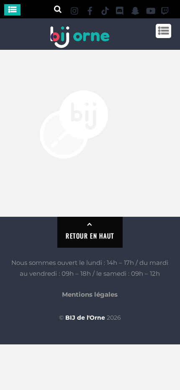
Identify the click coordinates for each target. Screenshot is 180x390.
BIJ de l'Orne (85, 317)
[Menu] (12, 9)
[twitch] (165, 9)
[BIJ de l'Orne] (79, 44)
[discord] (120, 9)
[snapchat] (135, 9)
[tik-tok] (105, 9)
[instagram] (75, 9)
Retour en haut (90, 235)
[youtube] (150, 9)
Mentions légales (90, 294)
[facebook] (90, 9)
